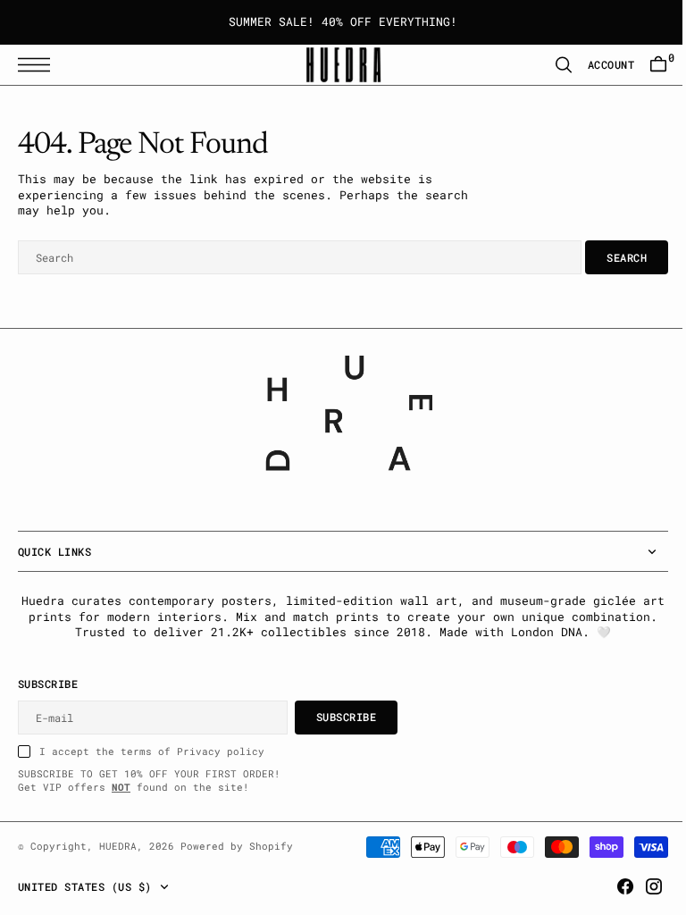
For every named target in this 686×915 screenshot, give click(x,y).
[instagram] (640, 886)
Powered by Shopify (236, 846)
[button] (38, 64)
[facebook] (612, 886)
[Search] (550, 65)
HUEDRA (118, 846)
